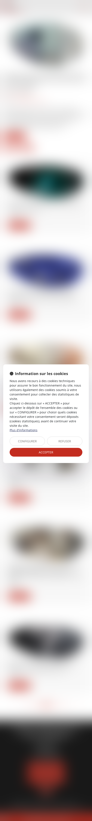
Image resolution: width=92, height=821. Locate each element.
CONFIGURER (27, 441)
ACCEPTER (46, 452)
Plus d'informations (23, 430)
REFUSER (64, 441)
